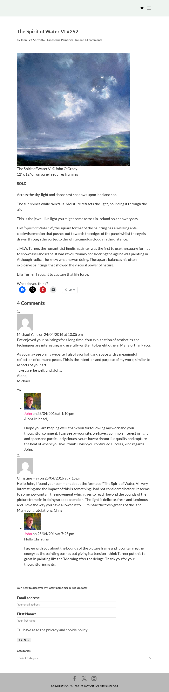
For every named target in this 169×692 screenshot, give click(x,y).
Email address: (28, 597)
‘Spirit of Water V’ (38, 228)
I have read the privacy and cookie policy (54, 630)
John (24, 40)
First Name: (26, 613)
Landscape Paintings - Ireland (65, 40)
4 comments (94, 40)
